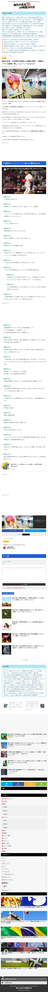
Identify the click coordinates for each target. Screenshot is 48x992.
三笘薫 (4, 820)
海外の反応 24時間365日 (24, 988)
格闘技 (5, 833)
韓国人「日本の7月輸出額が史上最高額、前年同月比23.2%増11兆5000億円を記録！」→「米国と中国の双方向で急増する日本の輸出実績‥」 (24, 687)
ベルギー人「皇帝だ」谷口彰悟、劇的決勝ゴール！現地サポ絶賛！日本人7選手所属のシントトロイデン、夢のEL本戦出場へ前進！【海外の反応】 (24, 678)
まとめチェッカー (6, 863)
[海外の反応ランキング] (9, 548)
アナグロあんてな (6, 871)
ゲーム (5, 838)
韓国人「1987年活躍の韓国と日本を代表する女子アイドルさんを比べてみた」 (19, 691)
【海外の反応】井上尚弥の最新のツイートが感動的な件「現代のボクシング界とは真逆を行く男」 (23, 676)
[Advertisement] (11, 152)
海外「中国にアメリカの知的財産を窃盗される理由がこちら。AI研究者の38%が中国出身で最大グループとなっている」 (24, 689)
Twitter (6, 785)
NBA (4, 830)
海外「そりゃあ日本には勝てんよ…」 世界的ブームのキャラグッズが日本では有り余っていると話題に (23, 31)
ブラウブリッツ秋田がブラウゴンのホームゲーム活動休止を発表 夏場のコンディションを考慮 (21, 21)
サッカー (5, 817)
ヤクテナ (4, 858)
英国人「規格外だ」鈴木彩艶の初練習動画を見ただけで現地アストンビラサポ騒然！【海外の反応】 (23, 674)
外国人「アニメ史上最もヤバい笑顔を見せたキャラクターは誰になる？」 (17, 29)
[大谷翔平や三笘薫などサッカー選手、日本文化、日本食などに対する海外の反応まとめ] (24, 7)
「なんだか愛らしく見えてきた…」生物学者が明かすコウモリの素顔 (16, 27)
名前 (3, 563)
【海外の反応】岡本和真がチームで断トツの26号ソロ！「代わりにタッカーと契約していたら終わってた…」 (24, 45)
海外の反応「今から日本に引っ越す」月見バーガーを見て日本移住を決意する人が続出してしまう (23, 907)
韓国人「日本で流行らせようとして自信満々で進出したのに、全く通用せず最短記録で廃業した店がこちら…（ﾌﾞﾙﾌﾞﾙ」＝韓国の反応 (24, 17)
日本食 (5, 801)
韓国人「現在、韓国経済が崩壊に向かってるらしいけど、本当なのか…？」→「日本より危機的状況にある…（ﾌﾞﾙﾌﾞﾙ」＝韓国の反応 (24, 19)
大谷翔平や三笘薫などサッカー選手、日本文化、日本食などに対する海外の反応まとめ (24, 986)
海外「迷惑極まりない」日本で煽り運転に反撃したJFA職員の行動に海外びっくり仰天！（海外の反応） (23, 25)
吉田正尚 (5, 810)
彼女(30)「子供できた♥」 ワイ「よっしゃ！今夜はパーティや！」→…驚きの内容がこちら (22, 680)
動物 (4, 851)
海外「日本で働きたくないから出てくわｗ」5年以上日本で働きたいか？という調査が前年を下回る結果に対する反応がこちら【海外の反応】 (24, 23)
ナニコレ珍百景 (7, 846)
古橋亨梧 (5, 827)
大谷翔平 (6, 541)
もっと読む (25, 660)
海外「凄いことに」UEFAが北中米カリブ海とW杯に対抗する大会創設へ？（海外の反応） (21, 39)
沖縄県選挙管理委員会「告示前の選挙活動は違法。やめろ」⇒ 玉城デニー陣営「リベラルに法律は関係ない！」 (24, 35)
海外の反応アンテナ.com (7, 879)
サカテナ (4, 860)
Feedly (41, 785)
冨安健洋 (5, 824)
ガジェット (6, 840)
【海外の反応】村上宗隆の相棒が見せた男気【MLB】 (13, 52)
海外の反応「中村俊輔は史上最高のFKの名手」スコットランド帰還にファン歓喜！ (19, 968)
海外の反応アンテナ (6, 877)
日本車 (5, 848)
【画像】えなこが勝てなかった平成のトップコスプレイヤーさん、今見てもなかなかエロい (21, 41)
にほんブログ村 (5, 890)
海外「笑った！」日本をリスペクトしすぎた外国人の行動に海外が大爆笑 (17, 48)
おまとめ (4, 866)
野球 (4, 804)
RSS (30, 785)
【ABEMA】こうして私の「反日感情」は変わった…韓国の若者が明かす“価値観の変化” (20, 33)
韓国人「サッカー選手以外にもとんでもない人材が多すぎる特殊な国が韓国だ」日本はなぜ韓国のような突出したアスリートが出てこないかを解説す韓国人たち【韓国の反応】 (24, 685)
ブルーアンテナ (5, 869)
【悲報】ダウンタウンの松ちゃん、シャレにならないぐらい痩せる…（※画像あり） (19, 43)
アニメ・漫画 (6, 835)
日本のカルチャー (7, 798)
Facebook (18, 785)
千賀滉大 (5, 814)
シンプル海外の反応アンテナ (8, 874)
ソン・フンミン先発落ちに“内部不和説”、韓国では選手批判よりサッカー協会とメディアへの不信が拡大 (23, 50)
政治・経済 (6, 843)
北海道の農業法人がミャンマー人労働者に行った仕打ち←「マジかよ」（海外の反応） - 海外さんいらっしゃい (24, 682)
